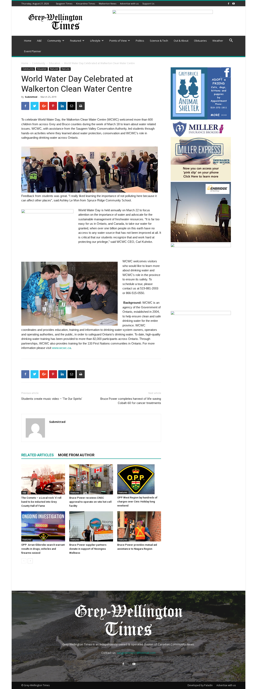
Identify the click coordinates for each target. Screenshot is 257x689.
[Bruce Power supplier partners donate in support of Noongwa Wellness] (91, 526)
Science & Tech (159, 40)
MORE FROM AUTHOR (76, 455)
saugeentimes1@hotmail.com (136, 653)
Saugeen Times (64, 3)
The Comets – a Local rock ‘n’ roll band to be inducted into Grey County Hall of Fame (41, 501)
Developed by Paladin (200, 685)
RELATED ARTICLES (37, 455)
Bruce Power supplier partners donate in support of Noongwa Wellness (87, 548)
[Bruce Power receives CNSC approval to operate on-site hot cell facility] (91, 479)
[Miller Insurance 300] (201, 180)
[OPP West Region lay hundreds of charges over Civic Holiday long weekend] (139, 479)
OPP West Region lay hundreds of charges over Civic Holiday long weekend (137, 501)
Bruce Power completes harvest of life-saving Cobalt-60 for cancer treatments (130, 401)
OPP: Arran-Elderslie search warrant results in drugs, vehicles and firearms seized (43, 548)
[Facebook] (228, 3)
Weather (217, 40)
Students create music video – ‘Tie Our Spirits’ (51, 399)
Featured (75, 40)
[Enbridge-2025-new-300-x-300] (201, 241)
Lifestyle (95, 40)
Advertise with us (129, 3)
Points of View (118, 40)
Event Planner (32, 51)
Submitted (31, 96)
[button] (231, 41)
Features (65, 69)
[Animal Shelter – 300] (201, 118)
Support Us (148, 3)
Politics (140, 40)
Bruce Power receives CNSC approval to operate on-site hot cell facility (90, 501)
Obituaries (200, 40)
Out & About (181, 40)
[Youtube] (233, 3)
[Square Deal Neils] (201, 246)
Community (54, 40)
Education (54, 63)
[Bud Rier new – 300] (201, 314)
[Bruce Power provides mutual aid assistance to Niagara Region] (139, 526)
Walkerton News (107, 3)
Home (27, 40)
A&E (39, 40)
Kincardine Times (85, 3)
